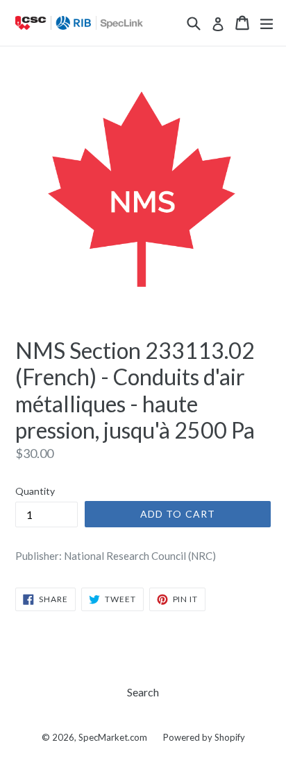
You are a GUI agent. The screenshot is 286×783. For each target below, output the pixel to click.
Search (143, 691)
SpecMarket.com (112, 737)
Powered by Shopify (204, 737)
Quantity (35, 491)
